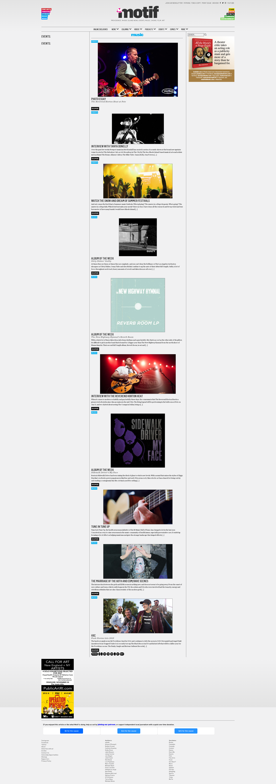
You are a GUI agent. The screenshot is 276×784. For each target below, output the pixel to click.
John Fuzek (109, 758)
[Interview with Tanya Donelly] (137, 126)
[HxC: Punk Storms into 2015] (137, 613)
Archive (215, 3)
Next (122, 654)
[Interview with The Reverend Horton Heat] (137, 371)
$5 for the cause (72, 731)
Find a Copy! (196, 3)
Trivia (171, 777)
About (43, 747)
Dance (171, 750)
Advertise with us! (47, 749)
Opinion (45, 14)
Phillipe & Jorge (110, 769)
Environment (227, 19)
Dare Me (172, 752)
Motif (138, 13)
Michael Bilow (110, 781)
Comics (173, 29)
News (44, 18)
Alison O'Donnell (110, 744)
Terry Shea (109, 779)
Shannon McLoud (110, 773)
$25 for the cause (186, 731)
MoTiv (171, 779)
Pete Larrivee (109, 767)
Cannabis (229, 16)
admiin (107, 742)
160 (112, 654)
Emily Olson (109, 750)
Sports (171, 773)
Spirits (230, 14)
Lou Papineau (109, 762)
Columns (125, 29)
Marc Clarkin (109, 764)
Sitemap (44, 757)
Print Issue (206, 3)
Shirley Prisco (110, 775)
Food (231, 9)
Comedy (171, 746)
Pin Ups (171, 769)
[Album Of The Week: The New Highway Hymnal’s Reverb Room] (137, 302)
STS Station (109, 777)
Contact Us (45, 753)
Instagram (225, 3)
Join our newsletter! (174, 3)
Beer (231, 12)
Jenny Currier (109, 754)
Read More (95, 109)
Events (161, 29)
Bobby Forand (109, 746)
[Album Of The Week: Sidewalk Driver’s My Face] (137, 438)
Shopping (172, 771)
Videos (136, 29)
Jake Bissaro (109, 752)
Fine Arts (46, 9)
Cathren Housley (110, 748)
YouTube (230, 3)
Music (44, 16)
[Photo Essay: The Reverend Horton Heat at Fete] (137, 68)
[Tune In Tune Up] (137, 504)
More (183, 29)
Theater (46, 11)
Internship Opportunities (49, 755)
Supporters (45, 759)
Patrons (187, 3)
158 (105, 654)
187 (118, 654)
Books (171, 742)
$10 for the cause (128, 731)
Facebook (220, 3)
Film (170, 756)
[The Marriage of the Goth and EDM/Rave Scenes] (137, 559)
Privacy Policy (46, 761)
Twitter (223, 3)
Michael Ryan (109, 765)
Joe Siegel (108, 756)
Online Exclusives (100, 29)
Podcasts (149, 29)
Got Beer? (172, 762)
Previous (95, 654)
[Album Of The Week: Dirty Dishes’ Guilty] (137, 234)
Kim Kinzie (108, 760)
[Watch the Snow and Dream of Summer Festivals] (137, 178)
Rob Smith (108, 771)
